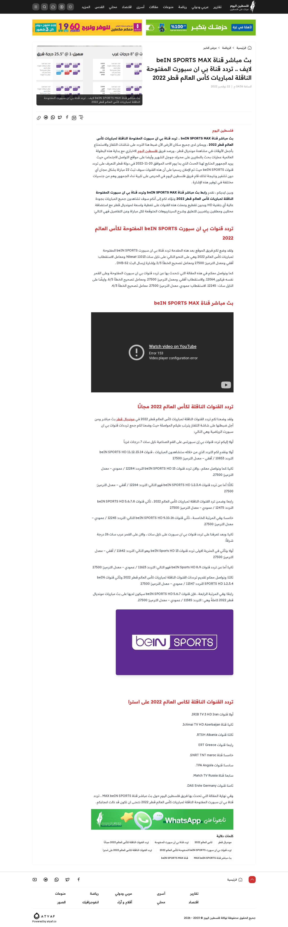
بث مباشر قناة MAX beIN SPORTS (213, 857)
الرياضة (226, 48)
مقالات (153, 7)
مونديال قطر (125, 419)
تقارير (217, 7)
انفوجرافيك (90, 902)
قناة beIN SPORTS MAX (174, 857)
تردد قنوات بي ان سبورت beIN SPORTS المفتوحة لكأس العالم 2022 (195, 850)
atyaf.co (51, 921)
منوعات (168, 7)
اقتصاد (127, 7)
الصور (61, 902)
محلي (113, 7)
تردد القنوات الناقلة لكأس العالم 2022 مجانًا (126, 842)
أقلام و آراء (124, 902)
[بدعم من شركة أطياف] (44, 915)
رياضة (182, 7)
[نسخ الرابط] (38, 118)
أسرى (140, 7)
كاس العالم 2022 (203, 842)
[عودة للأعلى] (252, 879)
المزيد (86, 7)
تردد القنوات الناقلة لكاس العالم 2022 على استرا (127, 850)
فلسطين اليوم (147, 151)
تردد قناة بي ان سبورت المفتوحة (172, 842)
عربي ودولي (200, 7)
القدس (99, 7)
